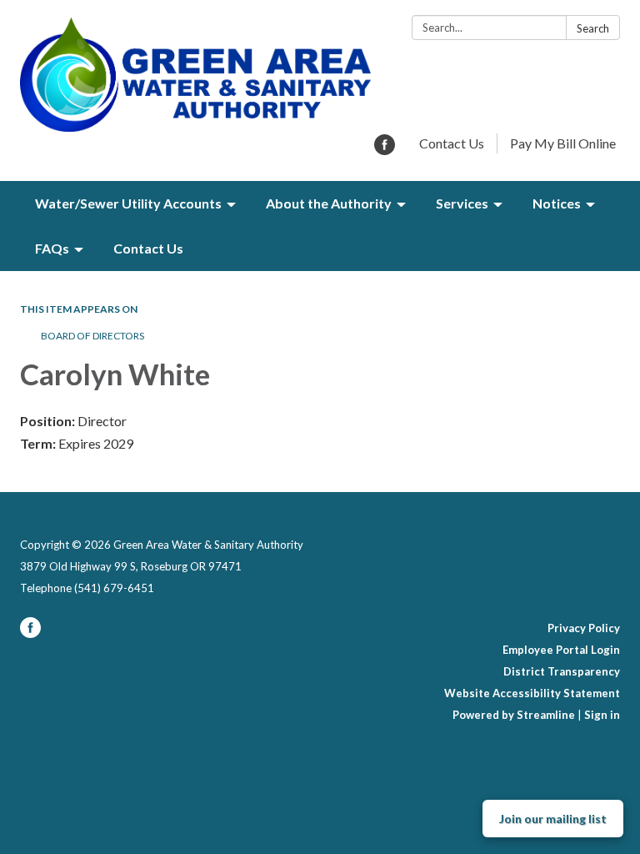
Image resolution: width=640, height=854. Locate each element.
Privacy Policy (584, 628)
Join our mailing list (553, 818)
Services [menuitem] (462, 203)
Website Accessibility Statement (532, 693)
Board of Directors (92, 335)
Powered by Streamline (513, 714)
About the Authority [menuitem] (329, 203)
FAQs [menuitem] (52, 248)
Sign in (602, 714)
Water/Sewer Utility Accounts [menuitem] (128, 203)
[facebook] (384, 150)
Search (593, 28)
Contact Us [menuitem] (148, 248)
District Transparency (561, 671)
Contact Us (451, 143)
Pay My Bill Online (563, 143)
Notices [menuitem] (556, 203)
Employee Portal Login (561, 649)
